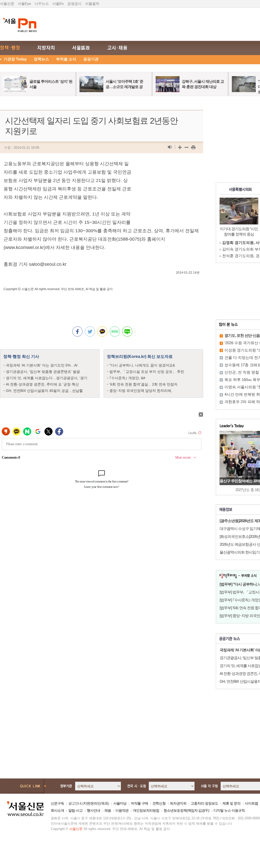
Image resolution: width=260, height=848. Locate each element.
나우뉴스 (42, 4)
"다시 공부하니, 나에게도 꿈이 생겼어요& (142, 365)
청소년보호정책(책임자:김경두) (186, 810)
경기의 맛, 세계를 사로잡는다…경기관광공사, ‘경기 (46, 378)
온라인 (96, 803)
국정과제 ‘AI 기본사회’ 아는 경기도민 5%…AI (41, 365)
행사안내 (93, 810)
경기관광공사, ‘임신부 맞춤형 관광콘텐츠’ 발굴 (43, 372)
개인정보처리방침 (146, 810)
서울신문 (7, 4)
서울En (58, 4)
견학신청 (159, 803)
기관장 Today (15, 59)
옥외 (104, 803)
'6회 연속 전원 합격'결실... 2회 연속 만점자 (143, 384)
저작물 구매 (139, 803)
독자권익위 (178, 803)
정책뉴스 (41, 59)
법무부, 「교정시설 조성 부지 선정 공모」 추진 (146, 372)
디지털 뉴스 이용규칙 (229, 810)
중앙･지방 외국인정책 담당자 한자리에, (140, 391)
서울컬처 (92, 4)
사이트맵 (251, 803)
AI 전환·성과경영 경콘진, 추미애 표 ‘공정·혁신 (42, 384)
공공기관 (91, 59)
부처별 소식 (66, 59)
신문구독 (57, 803)
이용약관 (121, 810)
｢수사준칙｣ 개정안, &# (127, 378)
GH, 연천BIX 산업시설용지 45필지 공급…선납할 (44, 391)
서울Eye (24, 4)
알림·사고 (75, 810)
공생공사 (74, 4)
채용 (107, 810)
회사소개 (57, 810)
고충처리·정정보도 (204, 803)
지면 (86, 803)
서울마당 (119, 803)
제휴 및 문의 (231, 803)
